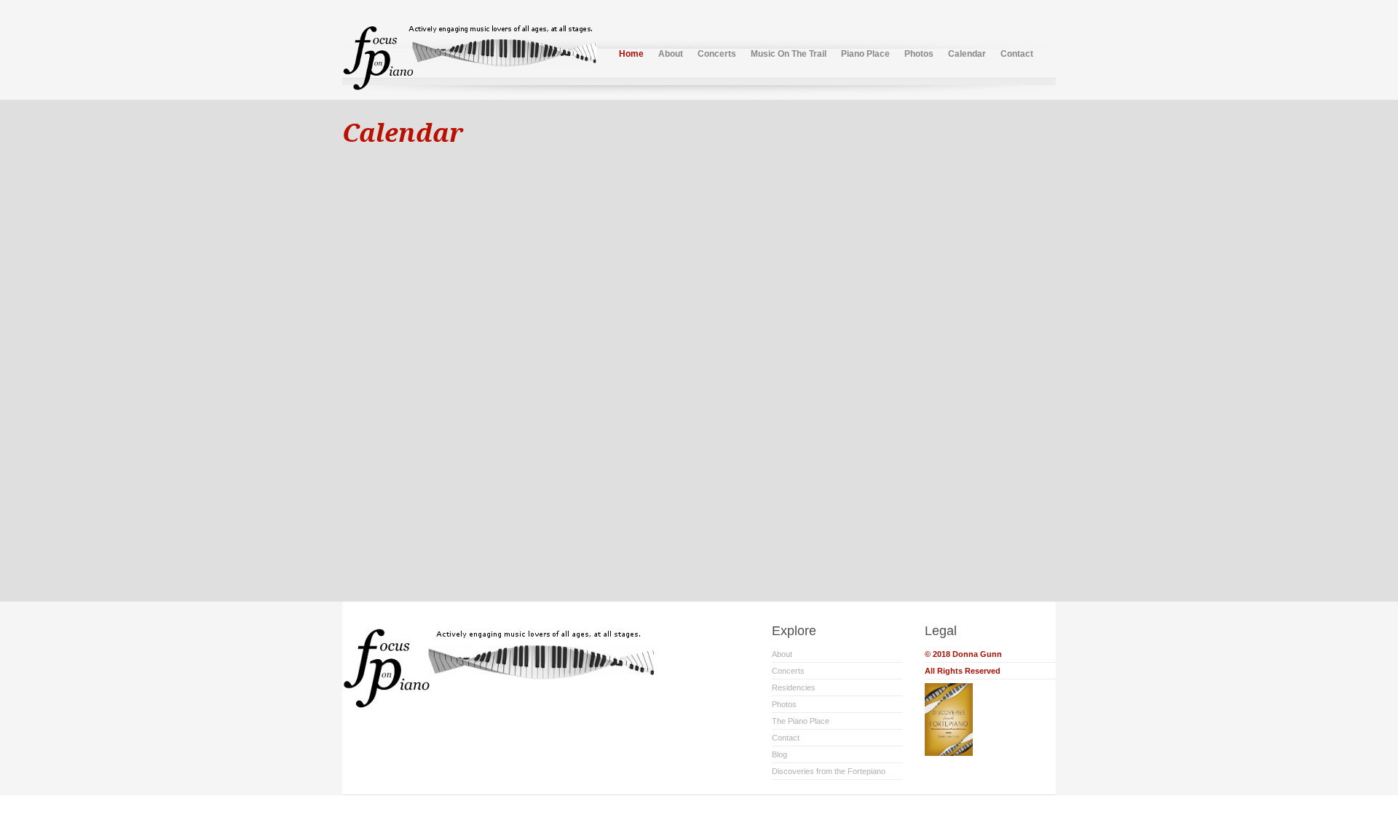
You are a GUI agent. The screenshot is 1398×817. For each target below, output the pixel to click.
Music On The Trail (788, 54)
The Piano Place (800, 721)
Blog (779, 754)
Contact (1016, 54)
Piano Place (865, 54)
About (670, 54)
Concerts (717, 54)
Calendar (967, 54)
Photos (918, 54)
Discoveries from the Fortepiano (828, 771)
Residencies (794, 687)
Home (631, 54)
